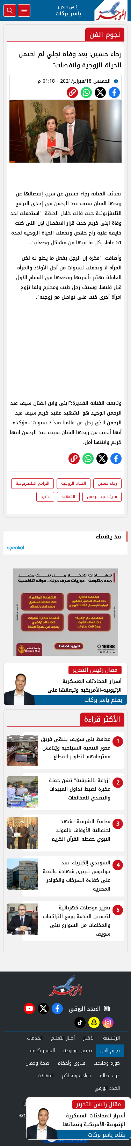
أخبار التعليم (63, 1038)
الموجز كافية (42, 1050)
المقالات (45, 1075)
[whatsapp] (72, 92)
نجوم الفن (110, 1050)
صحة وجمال (37, 1063)
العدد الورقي (83, 1008)
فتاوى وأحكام (71, 1063)
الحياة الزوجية (73, 483)
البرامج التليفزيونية (32, 483)
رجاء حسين (107, 483)
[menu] (24, 10)
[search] (9, 10)
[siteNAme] (111, 10)
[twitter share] (100, 92)
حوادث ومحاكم (76, 1075)
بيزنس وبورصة (77, 1050)
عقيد (45, 496)
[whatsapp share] (86, 92)
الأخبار (89, 1038)
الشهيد (68, 496)
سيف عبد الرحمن (102, 496)
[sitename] (65, 985)
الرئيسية (111, 1038)
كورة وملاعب (107, 1063)
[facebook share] (114, 92)
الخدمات (35, 1038)
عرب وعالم (110, 1075)
